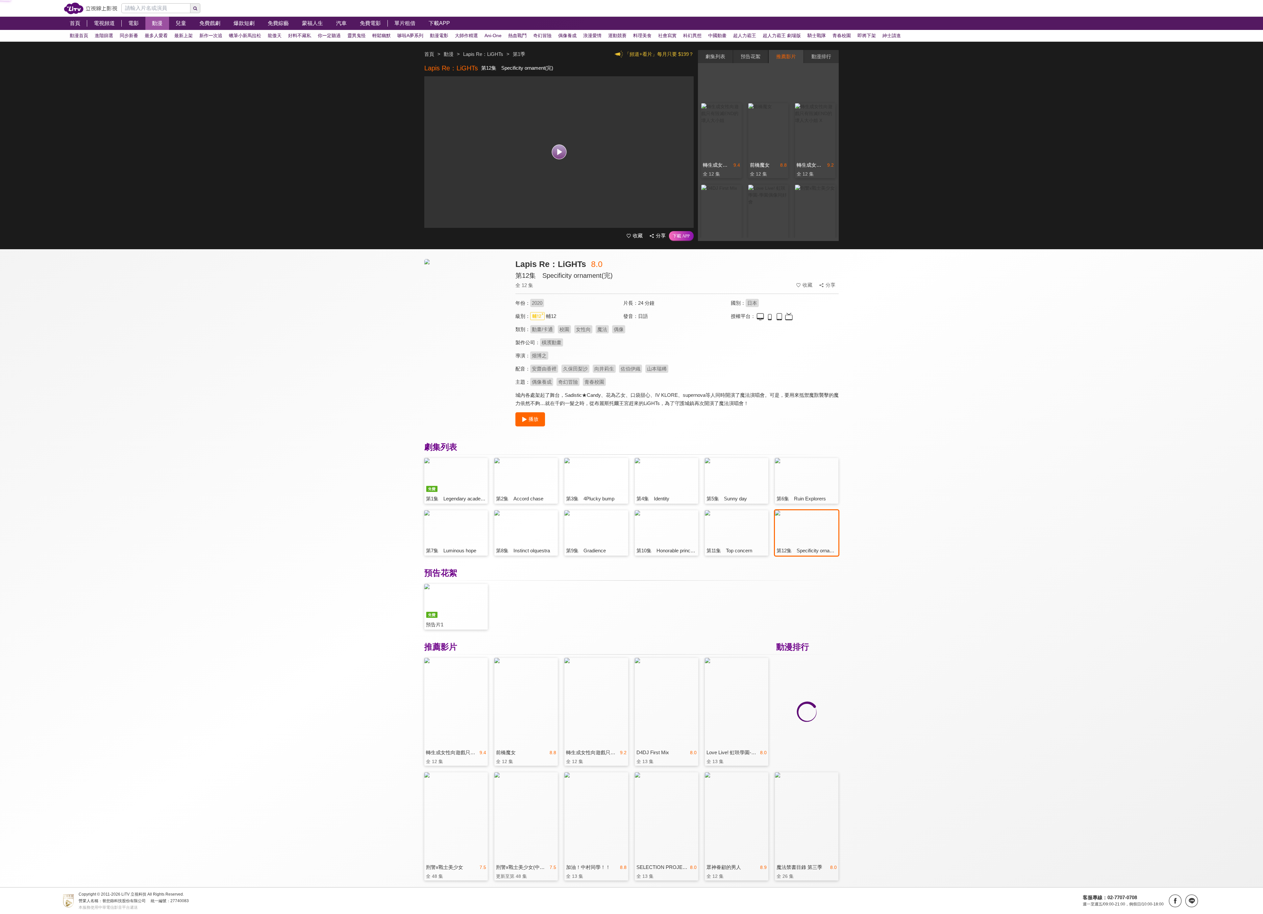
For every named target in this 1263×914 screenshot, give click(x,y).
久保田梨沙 (575, 369)
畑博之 (539, 355)
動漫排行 (821, 56)
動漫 (449, 54)
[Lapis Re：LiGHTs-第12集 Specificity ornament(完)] (465, 317)
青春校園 (594, 382)
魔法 (602, 329)
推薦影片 (786, 56)
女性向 (583, 329)
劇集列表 (715, 56)
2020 (537, 303)
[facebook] (1175, 900)
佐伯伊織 (630, 369)
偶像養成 (542, 382)
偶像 (619, 329)
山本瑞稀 (657, 369)
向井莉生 (604, 369)
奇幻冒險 (568, 382)
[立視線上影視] (90, 8)
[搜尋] (195, 8)
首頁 (429, 54)
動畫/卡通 (542, 329)
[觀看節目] (559, 152)
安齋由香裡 (544, 369)
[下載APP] (681, 236)
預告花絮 (750, 56)
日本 (752, 303)
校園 (564, 329)
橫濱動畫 (551, 342)
